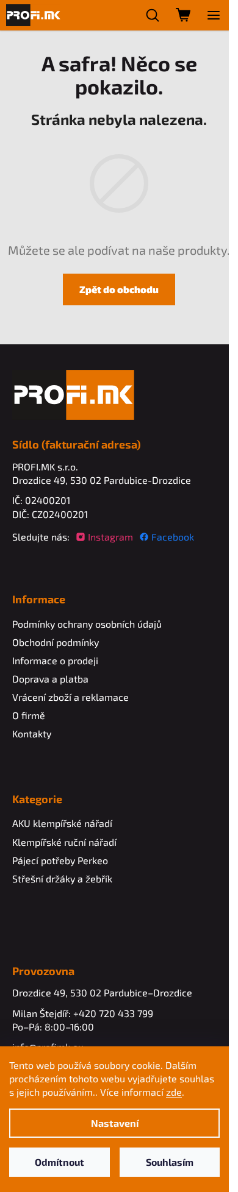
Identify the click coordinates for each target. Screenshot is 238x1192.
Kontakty (31, 733)
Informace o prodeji (55, 660)
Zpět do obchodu (119, 289)
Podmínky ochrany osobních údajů (87, 624)
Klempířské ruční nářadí (64, 842)
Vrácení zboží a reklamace (70, 697)
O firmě (28, 715)
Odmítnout (59, 1162)
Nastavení (115, 1123)
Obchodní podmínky (55, 642)
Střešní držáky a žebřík (62, 878)
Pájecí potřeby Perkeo (60, 860)
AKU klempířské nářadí (62, 823)
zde (174, 1092)
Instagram (110, 536)
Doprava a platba (50, 678)
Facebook (172, 536)
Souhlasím (169, 1162)
